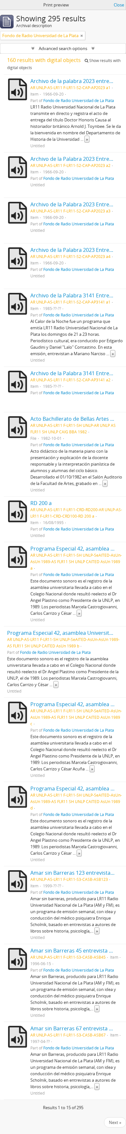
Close (119, 5)
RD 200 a (41, 503)
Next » (115, 1122)
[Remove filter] (81, 35)
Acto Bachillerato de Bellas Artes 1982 (76, 418)
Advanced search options (63, 48)
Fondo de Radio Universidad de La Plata (78, 100)
